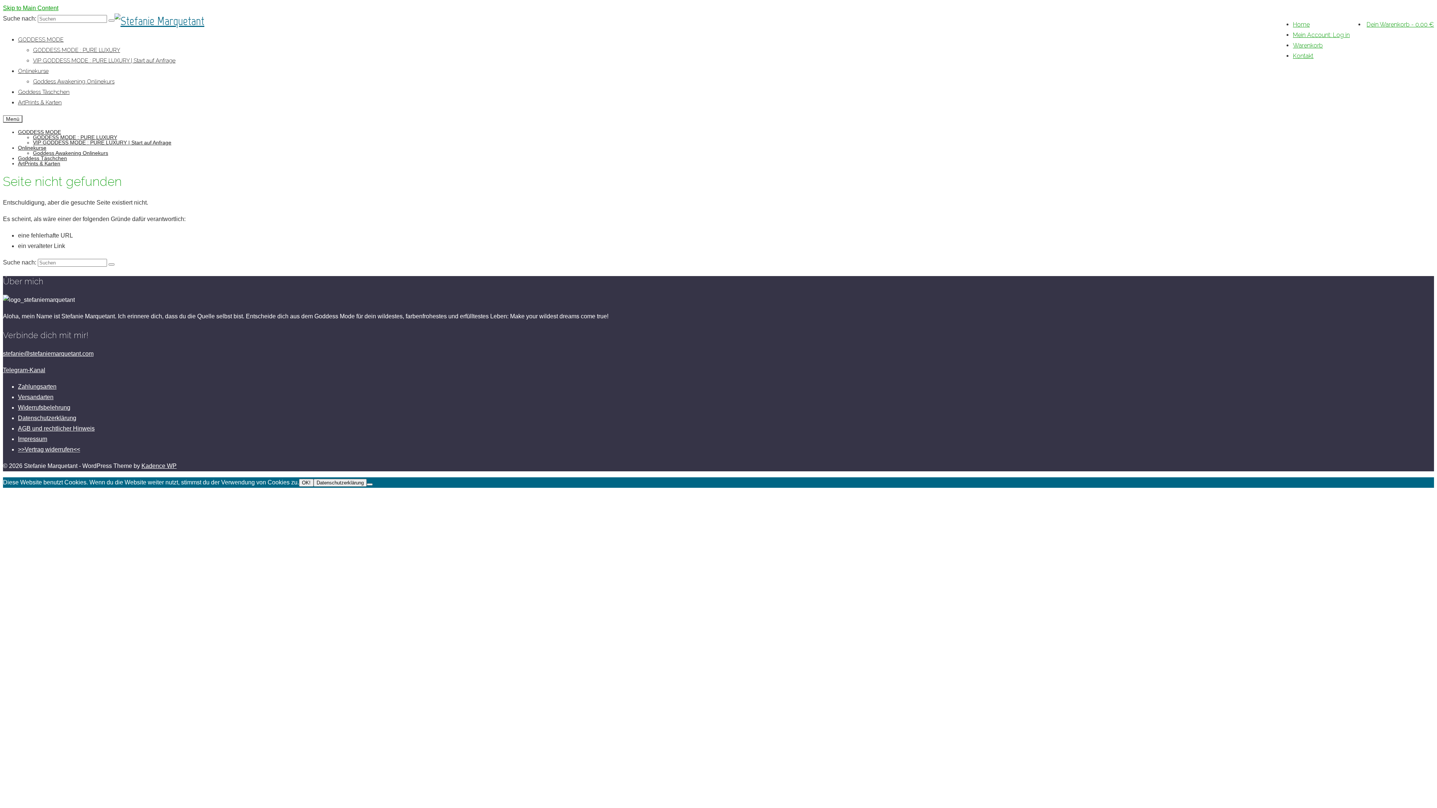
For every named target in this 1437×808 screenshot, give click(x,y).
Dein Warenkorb (1400, 24)
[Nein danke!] (370, 484)
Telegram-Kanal (24, 370)
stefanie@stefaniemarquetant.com (48, 354)
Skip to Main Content (30, 8)
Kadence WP (159, 466)
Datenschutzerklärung (340, 483)
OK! (306, 483)
